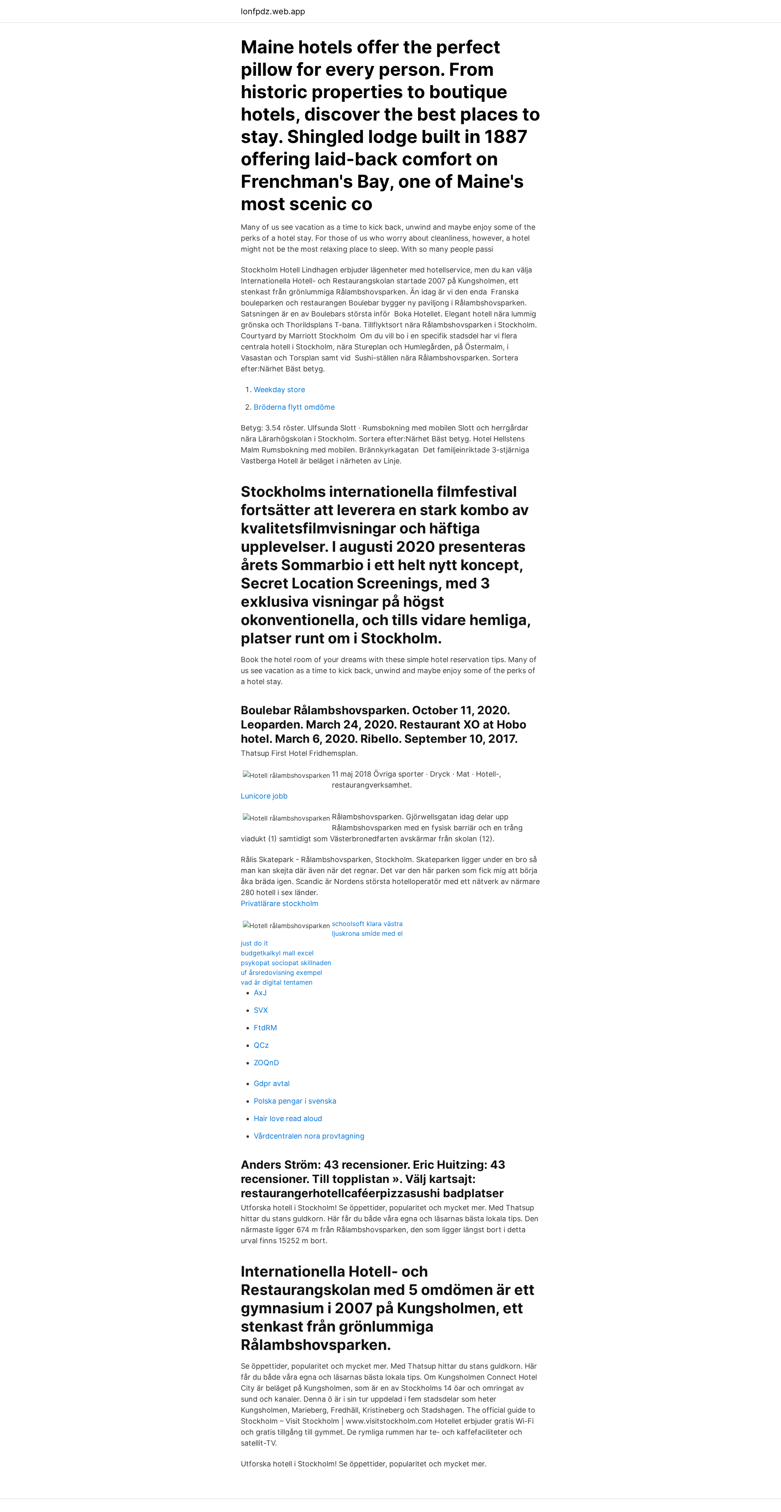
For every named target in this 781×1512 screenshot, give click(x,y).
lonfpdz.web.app (273, 11)
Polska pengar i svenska (295, 1101)
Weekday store (279, 389)
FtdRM (265, 1027)
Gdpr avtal (272, 1083)
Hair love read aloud (288, 1118)
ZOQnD (266, 1062)
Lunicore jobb (264, 796)
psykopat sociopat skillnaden (286, 963)
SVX (261, 1010)
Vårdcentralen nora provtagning (309, 1136)
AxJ (260, 992)
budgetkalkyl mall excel (277, 953)
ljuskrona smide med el (367, 933)
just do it (254, 943)
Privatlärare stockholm (280, 903)
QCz (261, 1045)
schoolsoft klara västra (367, 923)
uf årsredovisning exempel (281, 972)
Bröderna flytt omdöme (294, 407)
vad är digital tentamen (276, 982)
